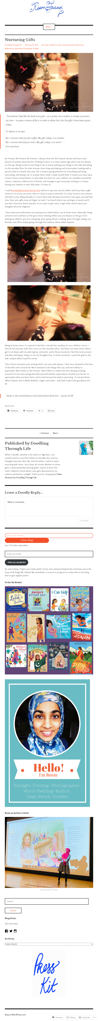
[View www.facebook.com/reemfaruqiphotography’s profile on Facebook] (6, 931)
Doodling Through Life (13, 45)
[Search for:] (47, 901)
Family (72, 45)
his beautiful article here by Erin (25, 190)
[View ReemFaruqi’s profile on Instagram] (15, 931)
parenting (18, 49)
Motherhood (9, 49)
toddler (36, 49)
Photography (28, 49)
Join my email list (16, 562)
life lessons (79, 45)
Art (43, 45)
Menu (48, 27)
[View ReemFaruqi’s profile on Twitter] (11, 931)
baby (46, 45)
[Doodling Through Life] (49, 8)
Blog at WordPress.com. (15, 1015)
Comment (84, 521)
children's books (55, 45)
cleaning (66, 45)
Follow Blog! (27, 540)
